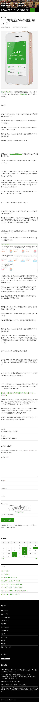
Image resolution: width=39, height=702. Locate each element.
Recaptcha (4, 504)
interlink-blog (16, 27)
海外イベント (5, 647)
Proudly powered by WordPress (8, 699)
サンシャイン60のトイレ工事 (9, 430)
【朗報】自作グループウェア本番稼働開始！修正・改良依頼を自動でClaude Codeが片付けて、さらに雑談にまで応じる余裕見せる (19, 689)
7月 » (36, 558)
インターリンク (5, 571)
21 (14, 553)
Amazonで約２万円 (16, 154)
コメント (4, 457)
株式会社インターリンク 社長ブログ (15, 10)
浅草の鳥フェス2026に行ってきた (10, 681)
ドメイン (3, 627)
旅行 (2, 17)
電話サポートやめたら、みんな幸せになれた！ (14, 591)
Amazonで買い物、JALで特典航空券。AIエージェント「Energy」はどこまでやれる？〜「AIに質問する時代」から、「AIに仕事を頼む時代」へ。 (19, 676)
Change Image (19, 512)
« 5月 (2, 558)
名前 (3, 481)
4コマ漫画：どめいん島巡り (9, 577)
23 (24, 553)
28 (14, 556)
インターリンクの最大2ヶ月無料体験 (11, 584)
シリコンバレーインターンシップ (10, 594)
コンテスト (4, 617)
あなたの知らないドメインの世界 (10, 581)
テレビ (3, 624)
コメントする (25, 27)
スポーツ (3, 620)
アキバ (3, 610)
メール (4, 488)
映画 (2, 640)
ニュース (3, 630)
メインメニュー (37, 10)
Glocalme (23, 94)
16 (24, 550)
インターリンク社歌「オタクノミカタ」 (12, 587)
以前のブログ (5, 92)
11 (35, 548)
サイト (3, 496)
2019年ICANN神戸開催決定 (9, 437)
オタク (3, 614)
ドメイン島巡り (5, 574)
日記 (5, 17)
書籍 (2, 644)
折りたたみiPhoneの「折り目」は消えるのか (13, 685)
